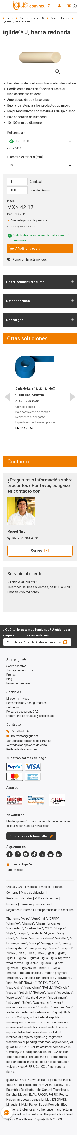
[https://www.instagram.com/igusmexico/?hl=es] (18, 854)
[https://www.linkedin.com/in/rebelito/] (59, 854)
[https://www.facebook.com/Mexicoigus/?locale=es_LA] (9, 854)
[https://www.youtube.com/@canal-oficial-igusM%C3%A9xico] (26, 854)
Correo (36, 550)
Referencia (15, 133)
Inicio (10, 18)
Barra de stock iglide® (31, 18)
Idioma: (21, 864)
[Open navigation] (6, 5)
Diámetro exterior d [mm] (25, 157)
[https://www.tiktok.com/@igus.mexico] (34, 854)
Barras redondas (60, 18)
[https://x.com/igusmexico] (42, 854)
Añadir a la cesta (24, 249)
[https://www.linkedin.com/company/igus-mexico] (50, 854)
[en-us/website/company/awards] (14, 800)
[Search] (49, 5)
